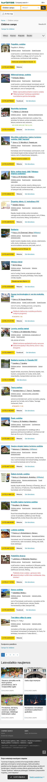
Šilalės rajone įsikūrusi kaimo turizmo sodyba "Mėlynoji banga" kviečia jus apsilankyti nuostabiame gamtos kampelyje (28, 94)
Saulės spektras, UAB (12, 741)
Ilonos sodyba (17, 590)
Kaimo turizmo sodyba (20, 159)
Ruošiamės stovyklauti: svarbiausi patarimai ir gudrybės (34, 710)
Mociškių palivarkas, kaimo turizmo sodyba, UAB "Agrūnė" (26, 138)
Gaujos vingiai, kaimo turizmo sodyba (27, 446)
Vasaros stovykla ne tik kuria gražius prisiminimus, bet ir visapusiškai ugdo (11, 684)
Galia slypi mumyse (32, 681)
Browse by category (7, 736)
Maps (26, 731)
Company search (21, 2)
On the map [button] (8, 14)
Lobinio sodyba (17, 530)
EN (43, 2)
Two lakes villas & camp (21, 617)
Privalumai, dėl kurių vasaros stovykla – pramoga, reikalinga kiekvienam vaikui (10, 711)
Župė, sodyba (16, 418)
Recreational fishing (38, 536)
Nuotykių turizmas (19, 108)
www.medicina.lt (6, 747)
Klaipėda (21, 36)
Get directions (31, 101)
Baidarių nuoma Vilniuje (20, 249)
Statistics (23, 743)
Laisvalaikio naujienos (15, 662)
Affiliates (37, 233)
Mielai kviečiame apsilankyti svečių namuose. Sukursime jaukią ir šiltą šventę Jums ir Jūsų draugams (28, 346)
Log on (30, 743)
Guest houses (36, 50)
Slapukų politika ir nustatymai (10, 743)
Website (19, 67)
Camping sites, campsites (30, 394)
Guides (24, 115)
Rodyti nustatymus (36, 777)
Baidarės (14, 229)
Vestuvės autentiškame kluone (22, 62)
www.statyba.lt (34, 745)
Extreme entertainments (35, 115)
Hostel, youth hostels (29, 302)
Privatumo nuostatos (34, 741)
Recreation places (16, 396)
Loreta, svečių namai (20, 328)
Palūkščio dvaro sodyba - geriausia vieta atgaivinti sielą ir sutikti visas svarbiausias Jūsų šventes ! (29, 575)
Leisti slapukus (19, 777)
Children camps (16, 50)
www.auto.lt (13, 745)
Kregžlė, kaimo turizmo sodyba (24, 502)
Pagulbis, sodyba (18, 44)
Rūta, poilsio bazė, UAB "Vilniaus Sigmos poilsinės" (24, 173)
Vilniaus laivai (16, 262)
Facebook (20, 101)
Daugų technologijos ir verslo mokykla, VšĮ (27, 295)
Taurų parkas (16, 387)
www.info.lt (5, 745)
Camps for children (7, 29)
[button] (43, 36)
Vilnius (5, 36)
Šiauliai (29, 36)
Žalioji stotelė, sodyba (20, 474)
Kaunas (13, 36)
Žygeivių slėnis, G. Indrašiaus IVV (25, 201)
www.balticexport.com (19, 747)
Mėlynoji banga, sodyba (21, 75)
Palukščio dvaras (18, 556)
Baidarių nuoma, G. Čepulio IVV (24, 360)
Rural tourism (26, 50)
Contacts (23, 741)
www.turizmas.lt (23, 745)
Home (3, 733)
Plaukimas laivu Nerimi (20, 281)
